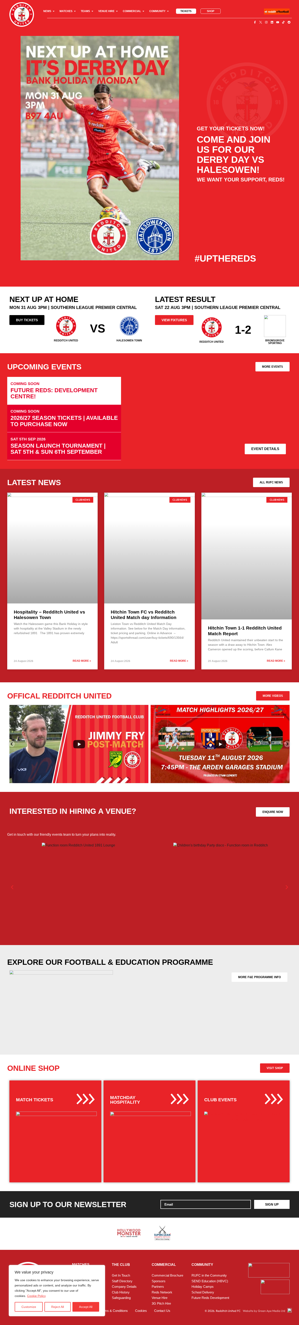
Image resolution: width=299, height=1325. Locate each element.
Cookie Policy (36, 1296)
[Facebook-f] (255, 22)
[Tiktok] (283, 22)
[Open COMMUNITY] (168, 11)
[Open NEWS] (53, 11)
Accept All (85, 1307)
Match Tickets (34, 1099)
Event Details (265, 449)
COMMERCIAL (164, 1264)
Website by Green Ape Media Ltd (264, 1311)
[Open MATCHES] (75, 11)
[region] (57, 1290)
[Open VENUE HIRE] (117, 11)
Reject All (57, 1307)
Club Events (220, 1099)
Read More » (82, 660)
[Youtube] (277, 22)
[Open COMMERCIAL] (143, 11)
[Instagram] (266, 22)
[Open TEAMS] (92, 11)
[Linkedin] (272, 22)
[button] (12, 887)
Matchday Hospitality (125, 1100)
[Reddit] (289, 22)
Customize (28, 1307)
